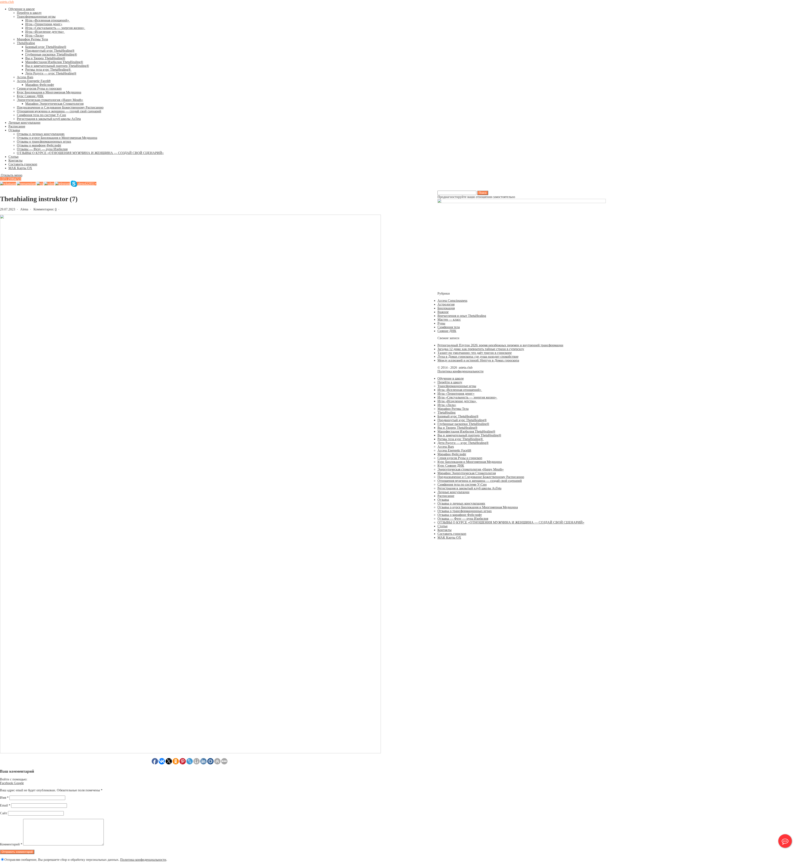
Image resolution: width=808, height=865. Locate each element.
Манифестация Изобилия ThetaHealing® (54, 62)
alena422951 (87, 183)
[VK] (40, 183)
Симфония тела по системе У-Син (41, 115)
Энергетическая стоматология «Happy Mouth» (50, 100)
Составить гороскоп (22, 164)
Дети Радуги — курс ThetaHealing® (50, 73)
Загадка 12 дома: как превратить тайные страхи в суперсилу (480, 349)
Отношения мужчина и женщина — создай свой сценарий (59, 111)
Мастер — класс (449, 319)
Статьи (13, 156)
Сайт (3, 813)
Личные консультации (24, 122)
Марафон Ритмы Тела (32, 39)
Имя (4, 797)
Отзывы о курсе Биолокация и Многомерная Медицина (57, 138)
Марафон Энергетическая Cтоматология (54, 103)
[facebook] (26, 183)
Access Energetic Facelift (33, 81)
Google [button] (19, 783)
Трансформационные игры (36, 16)
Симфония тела (448, 327)
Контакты (15, 160)
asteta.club (7, 2)
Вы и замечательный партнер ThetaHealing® (57, 66)
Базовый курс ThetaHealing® (45, 47)
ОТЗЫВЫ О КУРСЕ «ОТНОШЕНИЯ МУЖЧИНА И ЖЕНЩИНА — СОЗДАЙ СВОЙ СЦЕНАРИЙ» (90, 153)
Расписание (16, 126)
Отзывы (14, 130)
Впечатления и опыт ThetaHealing (461, 316)
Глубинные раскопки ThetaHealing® (51, 54)
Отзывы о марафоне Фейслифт (39, 145)
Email (5, 805)
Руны (441, 323)
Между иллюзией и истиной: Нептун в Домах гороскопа (478, 360)
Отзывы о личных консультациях (41, 134)
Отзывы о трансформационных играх (44, 141)
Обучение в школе (21, 9)
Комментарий (11, 844)
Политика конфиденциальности (143, 859)
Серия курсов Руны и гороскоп (39, 88)
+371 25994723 (10, 179)
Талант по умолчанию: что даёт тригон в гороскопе (474, 353)
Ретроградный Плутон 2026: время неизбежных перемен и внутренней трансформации (500, 345)
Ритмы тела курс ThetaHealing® (48, 69)
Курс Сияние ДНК (30, 96)
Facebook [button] (7, 783)
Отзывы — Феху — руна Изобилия (42, 149)
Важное (443, 312)
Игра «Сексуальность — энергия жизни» (55, 28)
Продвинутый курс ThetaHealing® (49, 50)
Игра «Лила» (34, 35)
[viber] (49, 183)
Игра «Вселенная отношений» (47, 20)
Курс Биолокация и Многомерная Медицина (49, 92)
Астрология (445, 304)
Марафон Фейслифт (39, 84)
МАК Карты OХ (20, 168)
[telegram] (62, 183)
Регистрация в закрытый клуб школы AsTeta (49, 119)
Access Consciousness (452, 300)
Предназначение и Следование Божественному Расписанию (60, 107)
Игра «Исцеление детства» (45, 31)
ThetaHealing (26, 43)
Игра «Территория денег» (43, 24)
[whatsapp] (8, 183)
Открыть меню (11, 175)
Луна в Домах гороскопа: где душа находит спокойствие (477, 356)
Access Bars (25, 77)
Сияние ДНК (446, 331)
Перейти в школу (29, 13)
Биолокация (446, 308)
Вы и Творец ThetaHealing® (45, 58)
